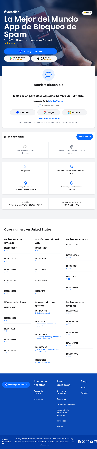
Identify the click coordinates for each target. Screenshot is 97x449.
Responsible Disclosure (52, 439)
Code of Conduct (29, 442)
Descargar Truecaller (61, 392)
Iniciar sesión (85, 136)
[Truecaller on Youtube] (91, 442)
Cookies (39, 439)
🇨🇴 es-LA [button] (87, 13)
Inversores (38, 399)
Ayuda (60, 426)
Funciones (61, 399)
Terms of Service (28, 439)
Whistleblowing (67, 439)
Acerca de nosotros (38, 392)
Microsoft (76, 112)
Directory (18, 442)
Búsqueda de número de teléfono (63, 413)
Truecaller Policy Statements (48, 442)
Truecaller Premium (66, 404)
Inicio (83, 387)
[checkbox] (42, 383)
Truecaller (24, 112)
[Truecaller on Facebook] (79, 442)
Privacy (18, 439)
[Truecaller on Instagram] (87, 442)
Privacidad (61, 421)
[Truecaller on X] (83, 442)
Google (50, 112)
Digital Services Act (67, 442)
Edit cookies (44, 445)
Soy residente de (47, 101)
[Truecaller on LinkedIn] (95, 442)
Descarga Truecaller (32, 51)
